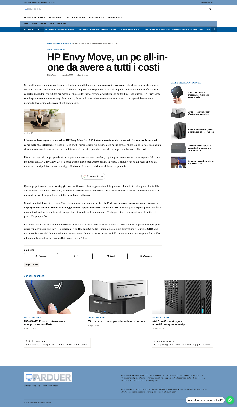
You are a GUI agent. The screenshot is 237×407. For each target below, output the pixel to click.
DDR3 (34, 23)
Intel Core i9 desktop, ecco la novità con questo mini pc (169, 323)
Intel (26, 23)
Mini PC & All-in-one (63, 43)
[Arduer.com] (48, 377)
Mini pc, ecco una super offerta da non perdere (116, 321)
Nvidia (43, 23)
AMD (52, 23)
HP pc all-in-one (32, 265)
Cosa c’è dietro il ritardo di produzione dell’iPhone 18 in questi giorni (165, 29)
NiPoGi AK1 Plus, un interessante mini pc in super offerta (44, 323)
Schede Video (115, 17)
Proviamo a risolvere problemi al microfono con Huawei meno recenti (100, 29)
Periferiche (95, 17)
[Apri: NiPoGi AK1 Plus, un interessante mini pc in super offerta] (54, 297)
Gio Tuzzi (52, 75)
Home (49, 43)
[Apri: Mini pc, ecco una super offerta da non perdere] (118, 297)
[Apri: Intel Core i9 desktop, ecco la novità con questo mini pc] (182, 297)
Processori (55, 17)
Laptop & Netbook (33, 17)
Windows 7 (62, 23)
